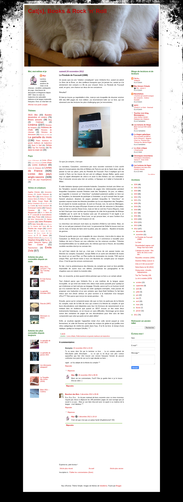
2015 (136, 219)
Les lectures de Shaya (142, 125)
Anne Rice (32, 197)
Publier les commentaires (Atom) (81, 472)
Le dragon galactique (142, 134)
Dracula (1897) (45, 303)
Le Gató (138, 242)
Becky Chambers (34, 203)
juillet (138, 292)
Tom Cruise (35, 245)
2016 (136, 216)
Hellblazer (48, 217)
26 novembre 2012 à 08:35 (87, 375)
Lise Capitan (41, 231)
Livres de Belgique (34, 168)
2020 (136, 203)
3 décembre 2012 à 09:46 (89, 394)
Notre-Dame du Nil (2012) (144, 267)
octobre (139, 282)
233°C (136, 105)
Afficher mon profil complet (37, 105)
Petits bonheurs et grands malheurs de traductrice (93, 336)
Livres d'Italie (71, 336)
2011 (136, 315)
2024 (136, 191)
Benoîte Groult (47, 203)
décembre (140, 231)
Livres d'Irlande (35, 162)
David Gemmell (43, 205)
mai (137, 298)
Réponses (71, 371)
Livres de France (40, 169)
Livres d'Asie (47, 160)
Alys (73, 375)
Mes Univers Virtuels (142, 86)
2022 (136, 197)
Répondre (68, 366)
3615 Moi (33, 115)
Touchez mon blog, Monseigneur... (141, 114)
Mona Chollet (41, 233)
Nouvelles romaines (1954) (144, 258)
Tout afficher (151, 174)
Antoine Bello (32, 199)
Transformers (33, 248)
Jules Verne (36, 224)
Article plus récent (66, 468)
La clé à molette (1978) (143, 278)
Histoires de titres (45, 134)
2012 (136, 229)
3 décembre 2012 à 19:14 (87, 417)
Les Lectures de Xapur (142, 165)
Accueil (91, 468)
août (138, 289)
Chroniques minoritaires (143, 156)
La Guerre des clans (38, 226)
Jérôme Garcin (47, 224)
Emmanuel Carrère (35, 208)
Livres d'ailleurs (39, 165)
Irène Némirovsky (37, 219)
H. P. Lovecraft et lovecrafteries (40, 215)
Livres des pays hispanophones (40, 180)
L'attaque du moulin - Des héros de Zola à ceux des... (144, 252)
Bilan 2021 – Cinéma (44, 391)
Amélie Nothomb (43, 194)
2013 (136, 225)
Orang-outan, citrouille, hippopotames (143, 271)
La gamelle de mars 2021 (45, 342)
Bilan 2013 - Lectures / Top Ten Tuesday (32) (45, 270)
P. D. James (42, 235)
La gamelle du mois (40, 137)
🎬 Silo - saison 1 (140, 88)
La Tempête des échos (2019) (44, 379)
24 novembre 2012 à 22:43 (82, 348)
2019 (136, 206)
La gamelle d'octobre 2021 (45, 292)
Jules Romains (45, 222)
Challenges (40, 122)
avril (137, 301)
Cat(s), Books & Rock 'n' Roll (67, 11)
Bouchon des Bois (72, 394)
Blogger (118, 486)
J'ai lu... (137, 78)
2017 (136, 213)
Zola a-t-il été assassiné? (144, 264)
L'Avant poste (138, 150)
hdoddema (103, 486)
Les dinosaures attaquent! (45, 366)
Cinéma (32, 124)
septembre (140, 286)
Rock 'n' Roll (36, 145)
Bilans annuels (35, 120)
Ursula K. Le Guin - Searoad (143, 107)
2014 (136, 222)
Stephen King (34, 240)
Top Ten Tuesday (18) (143, 275)
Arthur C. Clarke (46, 199)
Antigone (137, 80)
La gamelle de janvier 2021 (45, 354)
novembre (140, 234)
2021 (136, 200)
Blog (50, 120)
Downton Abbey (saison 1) (144, 261)
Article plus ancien (116, 468)
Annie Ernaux (44, 196)
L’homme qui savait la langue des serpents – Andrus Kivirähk (144, 98)
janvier (138, 311)
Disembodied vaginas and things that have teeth (144, 246)
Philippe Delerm (33, 238)
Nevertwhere (138, 94)
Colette (32, 205)
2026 (136, 184)
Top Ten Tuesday (38, 148)
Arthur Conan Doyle (40, 201)
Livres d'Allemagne (33, 160)
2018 (136, 210)
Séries (49, 145)
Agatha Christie (34, 192)
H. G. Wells (45, 212)
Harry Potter (35, 217)
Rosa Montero (46, 238)
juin (137, 295)
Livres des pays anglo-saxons (40, 175)
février (138, 308)
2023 (136, 194)
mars (138, 304)
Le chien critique (140, 148)
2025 (136, 188)
